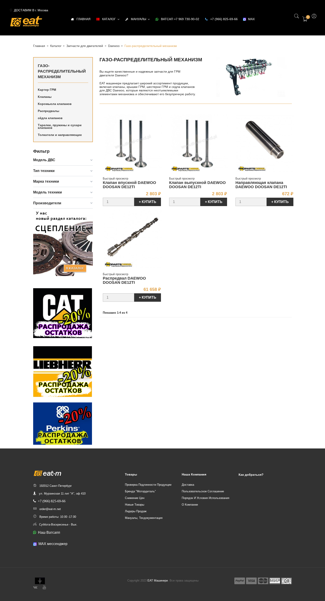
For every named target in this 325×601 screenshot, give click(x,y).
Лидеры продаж (136, 511)
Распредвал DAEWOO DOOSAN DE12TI (124, 280)
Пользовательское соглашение (203, 491)
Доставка (188, 484)
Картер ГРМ (47, 89)
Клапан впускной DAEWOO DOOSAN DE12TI (129, 184)
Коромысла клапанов (55, 104)
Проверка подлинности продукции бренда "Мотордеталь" (148, 488)
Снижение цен (134, 498)
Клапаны (45, 97)
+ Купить (147, 202)
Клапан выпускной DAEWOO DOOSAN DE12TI (197, 184)
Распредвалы (48, 111)
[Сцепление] (63, 242)
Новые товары (134, 504)
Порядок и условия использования (205, 498)
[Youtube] (44, 586)
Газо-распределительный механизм (62, 71)
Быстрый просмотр (115, 178)
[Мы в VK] (35, 586)
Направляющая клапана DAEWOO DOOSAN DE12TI (261, 184)
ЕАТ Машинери (157, 580)
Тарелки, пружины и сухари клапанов (60, 126)
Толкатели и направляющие (60, 135)
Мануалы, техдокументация (143, 518)
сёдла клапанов (50, 118)
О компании (190, 504)
